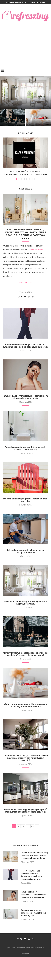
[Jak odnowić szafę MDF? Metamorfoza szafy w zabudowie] (25, 153)
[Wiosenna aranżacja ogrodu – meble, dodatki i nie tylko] (25, 477)
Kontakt (41, 3)
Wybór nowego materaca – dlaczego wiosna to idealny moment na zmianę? (25, 705)
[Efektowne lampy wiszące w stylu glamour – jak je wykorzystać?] (25, 580)
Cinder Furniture (35, 250)
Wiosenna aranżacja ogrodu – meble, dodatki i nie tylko (25, 500)
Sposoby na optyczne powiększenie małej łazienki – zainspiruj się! (25, 448)
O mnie (32, 3)
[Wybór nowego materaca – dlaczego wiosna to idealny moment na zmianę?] (25, 683)
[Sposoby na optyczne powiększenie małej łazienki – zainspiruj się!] (25, 426)
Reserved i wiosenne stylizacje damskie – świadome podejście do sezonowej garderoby (25, 345)
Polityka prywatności (16, 3)
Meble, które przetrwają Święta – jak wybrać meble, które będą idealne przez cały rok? (25, 810)
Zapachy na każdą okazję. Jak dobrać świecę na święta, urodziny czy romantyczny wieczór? (25, 757)
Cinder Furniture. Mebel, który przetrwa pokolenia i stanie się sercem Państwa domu (25, 233)
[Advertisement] (25, 42)
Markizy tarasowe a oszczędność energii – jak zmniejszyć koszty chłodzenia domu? (25, 654)
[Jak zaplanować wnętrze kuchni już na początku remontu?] (25, 529)
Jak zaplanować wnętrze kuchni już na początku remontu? (25, 551)
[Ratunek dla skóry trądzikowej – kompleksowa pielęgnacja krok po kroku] (25, 374)
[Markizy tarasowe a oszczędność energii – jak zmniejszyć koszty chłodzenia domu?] (25, 631)
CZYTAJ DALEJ (25, 283)
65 (32, 826)
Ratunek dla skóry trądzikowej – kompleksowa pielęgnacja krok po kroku (25, 397)
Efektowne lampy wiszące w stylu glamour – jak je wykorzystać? (25, 602)
